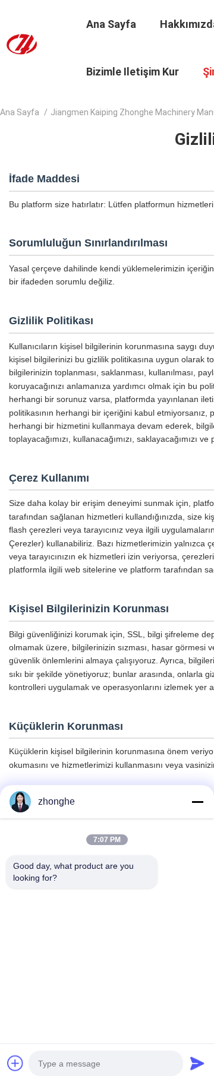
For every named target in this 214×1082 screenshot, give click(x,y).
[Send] (197, 1063)
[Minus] (197, 802)
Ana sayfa (19, 112)
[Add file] (15, 1063)
